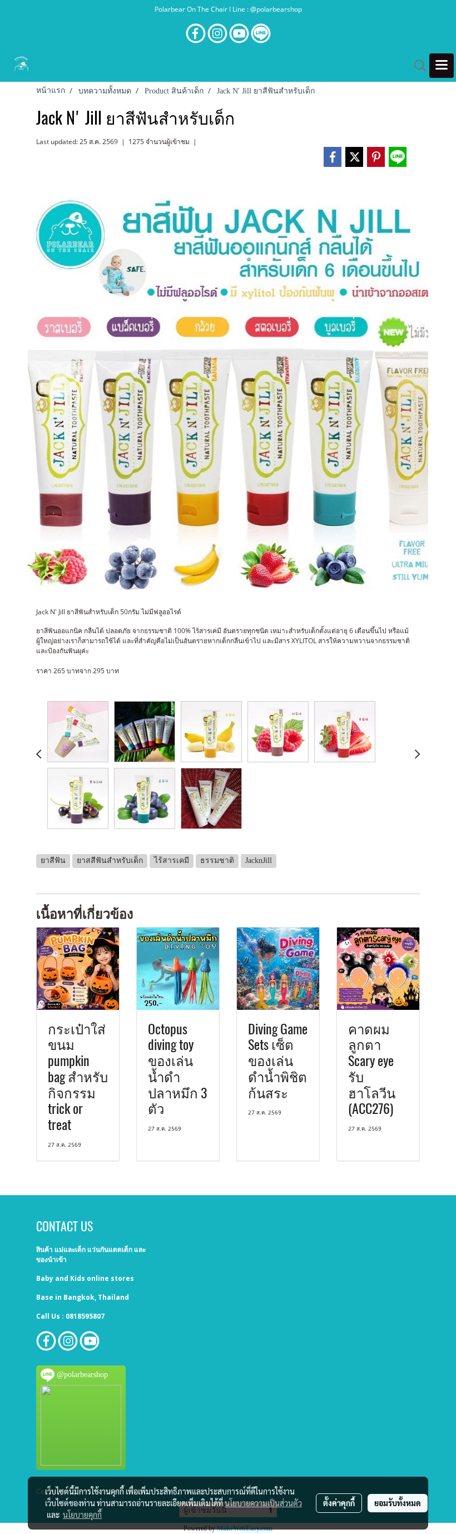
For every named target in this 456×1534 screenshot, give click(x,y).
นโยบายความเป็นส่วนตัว (263, 1503)
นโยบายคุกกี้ (82, 1515)
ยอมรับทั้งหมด (397, 1503)
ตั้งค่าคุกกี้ (339, 1503)
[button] (416, 66)
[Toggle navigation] (441, 65)
